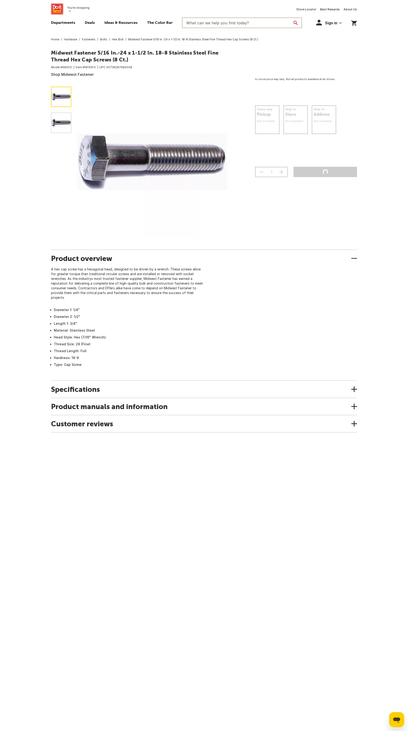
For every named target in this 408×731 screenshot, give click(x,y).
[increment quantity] (281, 172)
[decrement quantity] (261, 172)
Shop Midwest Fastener (72, 74)
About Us (350, 9)
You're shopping (78, 7)
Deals (90, 22)
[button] (329, 23)
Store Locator (306, 9)
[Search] (295, 23)
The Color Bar (160, 22)
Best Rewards (330, 9)
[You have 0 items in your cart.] (354, 22)
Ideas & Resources (121, 22)
